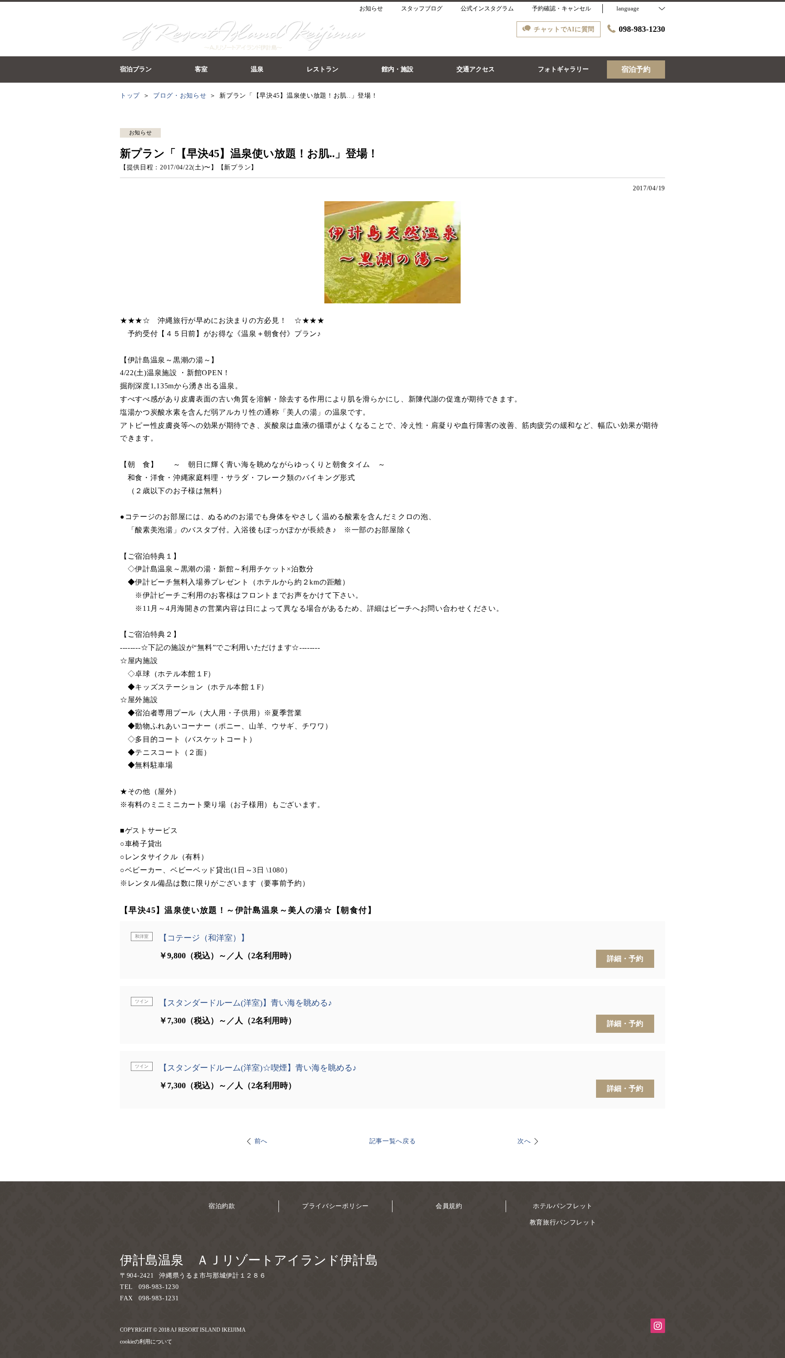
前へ (261, 1141)
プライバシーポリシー (335, 1206)
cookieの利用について (146, 1341)
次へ (524, 1141)
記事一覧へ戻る (392, 1141)
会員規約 (449, 1206)
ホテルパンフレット (563, 1206)
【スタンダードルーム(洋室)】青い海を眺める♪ (245, 1002)
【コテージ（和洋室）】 (204, 937)
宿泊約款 (222, 1206)
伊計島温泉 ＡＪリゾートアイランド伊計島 (249, 1260)
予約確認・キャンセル (561, 8)
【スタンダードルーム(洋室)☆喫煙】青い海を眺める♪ (258, 1067)
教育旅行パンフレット (563, 1222)
